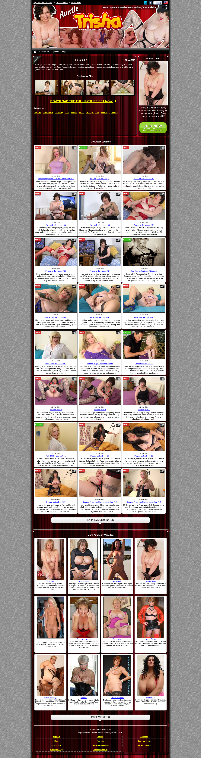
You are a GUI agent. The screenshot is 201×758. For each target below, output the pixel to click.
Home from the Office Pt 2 (143, 317)
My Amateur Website (43, 2)
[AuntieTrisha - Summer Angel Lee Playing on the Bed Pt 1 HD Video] (144, 483)
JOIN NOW (44, 51)
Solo (97, 113)
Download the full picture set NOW (81, 101)
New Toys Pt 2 (100, 410)
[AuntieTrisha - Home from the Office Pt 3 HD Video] (100, 298)
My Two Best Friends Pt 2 (56, 225)
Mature (74, 113)
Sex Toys (90, 113)
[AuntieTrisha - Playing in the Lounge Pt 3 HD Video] (144, 206)
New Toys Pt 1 (144, 410)
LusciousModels (117, 698)
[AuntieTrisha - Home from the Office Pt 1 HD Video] (56, 344)
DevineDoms (150, 639)
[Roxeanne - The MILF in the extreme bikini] (117, 559)
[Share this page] (158, 3)
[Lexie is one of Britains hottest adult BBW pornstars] (50, 675)
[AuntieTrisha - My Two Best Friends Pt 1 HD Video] (100, 206)
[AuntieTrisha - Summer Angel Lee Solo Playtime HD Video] (100, 344)
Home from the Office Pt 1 (55, 364)
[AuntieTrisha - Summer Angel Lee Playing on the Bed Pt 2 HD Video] (100, 483)
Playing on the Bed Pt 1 (55, 502)
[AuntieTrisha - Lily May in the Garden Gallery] (144, 344)
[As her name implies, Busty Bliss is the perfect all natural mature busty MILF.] (84, 617)
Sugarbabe (117, 639)
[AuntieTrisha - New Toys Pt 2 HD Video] (100, 390)
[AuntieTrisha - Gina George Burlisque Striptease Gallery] (144, 252)
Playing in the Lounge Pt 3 (143, 225)
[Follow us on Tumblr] (150, 3)
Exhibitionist (48, 113)
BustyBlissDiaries (84, 639)
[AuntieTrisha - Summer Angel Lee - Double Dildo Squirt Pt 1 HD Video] (56, 160)
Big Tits (37, 113)
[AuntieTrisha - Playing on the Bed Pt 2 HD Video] (144, 437)
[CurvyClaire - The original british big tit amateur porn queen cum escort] (84, 559)
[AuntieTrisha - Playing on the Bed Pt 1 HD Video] (56, 483)
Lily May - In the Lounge (99, 179)
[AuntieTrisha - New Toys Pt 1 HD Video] (144, 390)
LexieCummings (50, 698)
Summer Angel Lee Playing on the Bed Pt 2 (100, 502)
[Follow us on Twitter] (146, 3)
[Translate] (165, 3)
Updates (55, 51)
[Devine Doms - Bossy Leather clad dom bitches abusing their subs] (150, 617)
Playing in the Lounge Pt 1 (99, 271)
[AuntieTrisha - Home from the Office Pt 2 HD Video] (144, 298)
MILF (81, 113)
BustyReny (150, 698)
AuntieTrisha (62, 2)
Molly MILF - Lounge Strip (56, 456)
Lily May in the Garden (144, 364)
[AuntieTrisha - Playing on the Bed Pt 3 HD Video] (100, 437)
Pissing (114, 113)
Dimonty (84, 698)
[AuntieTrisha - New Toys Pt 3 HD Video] (56, 390)
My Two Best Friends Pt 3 (144, 179)
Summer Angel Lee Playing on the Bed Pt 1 (144, 502)
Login (64, 51)
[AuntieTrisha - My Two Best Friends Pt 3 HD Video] (144, 160)
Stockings (105, 113)
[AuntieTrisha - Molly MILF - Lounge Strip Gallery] (56, 437)
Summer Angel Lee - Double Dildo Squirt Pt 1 (56, 179)
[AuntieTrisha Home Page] (34, 51)
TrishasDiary (51, 581)
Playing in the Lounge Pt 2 (55, 271)
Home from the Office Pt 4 (55, 317)
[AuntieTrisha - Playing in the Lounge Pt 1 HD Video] (100, 252)
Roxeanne (117, 581)
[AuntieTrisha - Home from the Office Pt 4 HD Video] (56, 298)
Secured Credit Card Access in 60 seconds (153, 127)
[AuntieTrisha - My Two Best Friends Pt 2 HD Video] (56, 206)
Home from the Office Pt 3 (99, 317)
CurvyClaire (83, 581)
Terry (51, 640)
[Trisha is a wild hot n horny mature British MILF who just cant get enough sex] (150, 559)
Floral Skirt (76, 2)
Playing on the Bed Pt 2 (143, 456)
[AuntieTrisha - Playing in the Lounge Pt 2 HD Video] (56, 252)
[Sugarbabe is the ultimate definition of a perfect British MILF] (117, 617)
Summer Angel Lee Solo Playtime (100, 364)
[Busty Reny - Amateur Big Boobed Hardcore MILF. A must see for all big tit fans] (150, 675)
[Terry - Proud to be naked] (50, 617)
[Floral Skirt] (46, 87)
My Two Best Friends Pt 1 (100, 225)
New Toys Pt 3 (56, 410)
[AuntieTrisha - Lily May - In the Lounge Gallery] (100, 160)
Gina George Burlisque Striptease (144, 271)
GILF (67, 113)
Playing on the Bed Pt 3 (99, 456)
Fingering (59, 113)
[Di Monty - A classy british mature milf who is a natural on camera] (84, 675)
